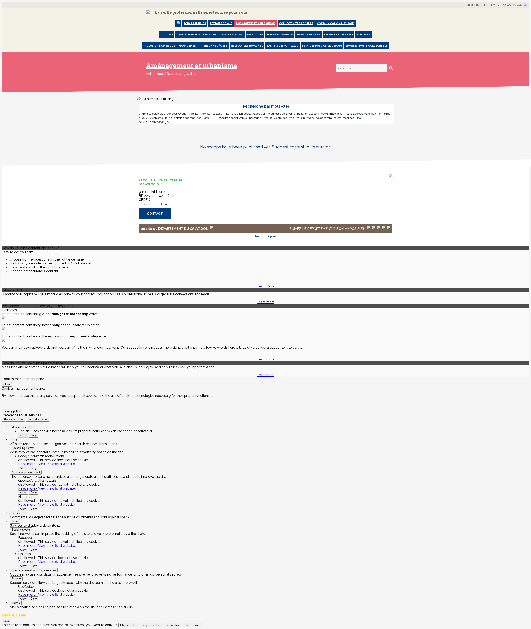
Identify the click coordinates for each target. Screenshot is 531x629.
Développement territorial (197, 34)
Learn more (265, 302)
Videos (16, 603)
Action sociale (221, 23)
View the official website (56, 464)
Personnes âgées (214, 45)
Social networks (21, 529)
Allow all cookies (13, 419)
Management (188, 45)
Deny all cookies (37, 419)
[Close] (3, 381)
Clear (359, 117)
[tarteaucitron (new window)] (14, 617)
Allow (23, 435)
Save (6, 620)
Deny (33, 435)
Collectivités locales (296, 23)
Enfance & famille (280, 34)
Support (16, 578)
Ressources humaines (247, 45)
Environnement (308, 34)
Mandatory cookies (23, 427)
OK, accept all (128, 625)
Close (6, 384)
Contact (155, 214)
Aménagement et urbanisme (191, 65)
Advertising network (23, 448)
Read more (26, 464)
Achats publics (195, 23)
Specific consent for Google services (34, 570)
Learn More (265, 286)
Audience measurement (26, 472)
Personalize (173, 625)
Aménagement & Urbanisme (255, 23)
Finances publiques (338, 34)
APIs (15, 439)
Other (15, 521)
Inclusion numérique (159, 45)
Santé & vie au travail (282, 45)
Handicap (363, 34)
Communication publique (335, 23)
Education (255, 34)
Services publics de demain (322, 45)
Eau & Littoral (233, 34)
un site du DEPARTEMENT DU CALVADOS (494, 4)
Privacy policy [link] (11, 411)
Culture (167, 34)
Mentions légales (265, 236)
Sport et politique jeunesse (367, 45)
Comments (18, 513)
